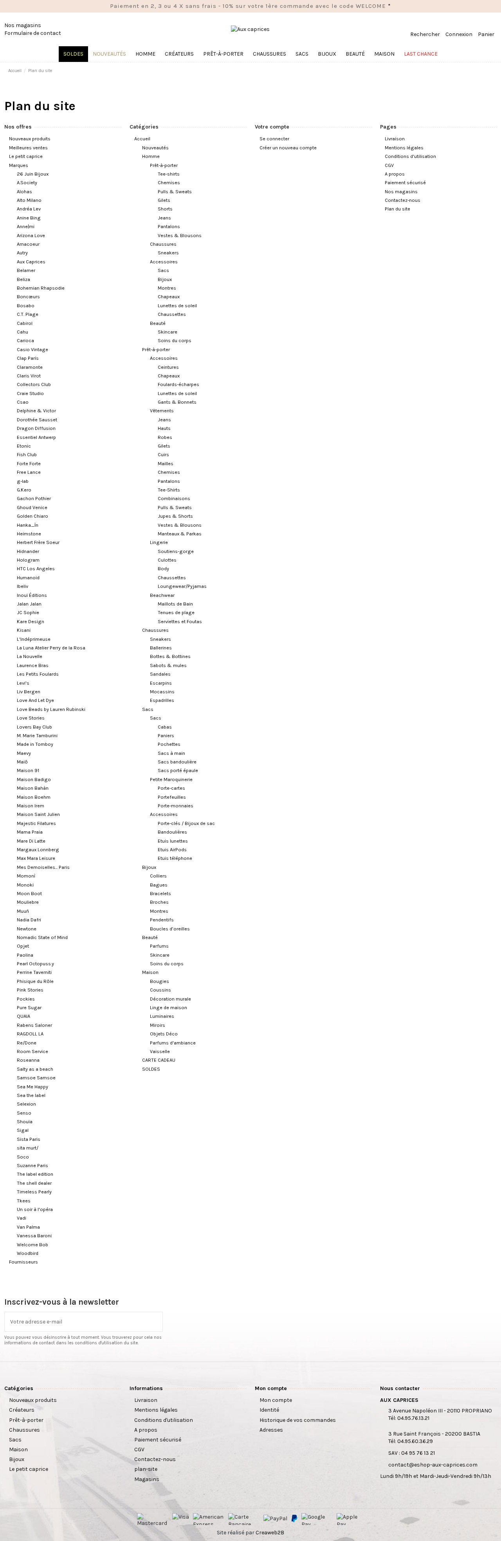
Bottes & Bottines (170, 656)
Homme (151, 156)
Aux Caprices (31, 262)
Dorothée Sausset (37, 419)
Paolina (25, 955)
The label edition (35, 1174)
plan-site (145, 1469)
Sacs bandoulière (177, 762)
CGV (389, 165)
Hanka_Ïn (27, 525)
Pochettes (169, 744)
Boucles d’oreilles (170, 929)
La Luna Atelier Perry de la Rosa (51, 648)
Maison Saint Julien (38, 814)
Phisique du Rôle (35, 981)
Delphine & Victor (36, 410)
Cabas (165, 727)
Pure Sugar (29, 1007)
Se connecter (274, 138)
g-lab (23, 481)
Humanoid (28, 577)
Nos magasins (22, 25)
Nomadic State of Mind (42, 937)
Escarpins (161, 683)
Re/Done (26, 1043)
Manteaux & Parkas (180, 534)
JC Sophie (28, 612)
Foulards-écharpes (178, 384)
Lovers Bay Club (34, 727)
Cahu (22, 332)
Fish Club (27, 454)
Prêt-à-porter (164, 165)
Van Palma (28, 1227)
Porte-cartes (171, 788)
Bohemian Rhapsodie (41, 288)
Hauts (164, 428)
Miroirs (157, 1025)
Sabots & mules (168, 665)
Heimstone (29, 534)
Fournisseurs (23, 1262)
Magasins (146, 1479)
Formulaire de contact (32, 33)
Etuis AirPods (172, 849)
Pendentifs (162, 920)
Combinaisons (174, 498)
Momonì (26, 876)
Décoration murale (170, 999)
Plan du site (397, 209)
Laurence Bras (33, 665)
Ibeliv (22, 586)
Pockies (26, 999)
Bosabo (25, 305)
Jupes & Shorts (175, 516)
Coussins (160, 990)
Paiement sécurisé (405, 182)
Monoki (25, 885)
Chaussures (163, 244)
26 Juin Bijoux (33, 174)
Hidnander (28, 551)
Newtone (26, 929)
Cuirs (163, 454)
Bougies (159, 981)
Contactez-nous (402, 200)
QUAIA (23, 1016)
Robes (165, 437)
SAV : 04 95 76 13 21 (411, 1453)
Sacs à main (171, 753)
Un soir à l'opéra (35, 1209)
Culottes (167, 560)
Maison (150, 972)
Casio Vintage (32, 349)
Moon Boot (29, 893)
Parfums (159, 946)
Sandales (160, 674)
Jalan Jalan (29, 604)
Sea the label (31, 1095)
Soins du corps (174, 340)
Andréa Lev (29, 209)
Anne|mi (25, 226)
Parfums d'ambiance (173, 1043)
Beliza (23, 279)
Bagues (159, 885)
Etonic (24, 446)
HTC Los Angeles (36, 568)
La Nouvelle (29, 656)
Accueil (142, 138)
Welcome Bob (32, 1244)
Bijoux (165, 279)
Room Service (32, 1051)
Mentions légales (404, 147)
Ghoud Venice (32, 507)
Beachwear (162, 595)
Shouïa (24, 1121)
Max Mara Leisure (36, 858)
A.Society (27, 182)
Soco (23, 1157)
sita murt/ (27, 1148)
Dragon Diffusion (36, 428)
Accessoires (164, 262)
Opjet (23, 946)
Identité (269, 1410)
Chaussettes (172, 314)
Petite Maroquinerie (171, 779)
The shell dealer (34, 1183)
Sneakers (168, 253)
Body (163, 568)
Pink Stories (30, 990)
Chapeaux (169, 296)
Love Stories (31, 718)
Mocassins (162, 691)
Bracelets (160, 893)
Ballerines (161, 648)
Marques (18, 165)
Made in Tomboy (35, 744)
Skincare (167, 332)
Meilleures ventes (28, 147)
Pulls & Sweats (175, 191)
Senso (24, 1113)
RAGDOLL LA (30, 1034)
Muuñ (23, 911)
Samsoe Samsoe (36, 1078)
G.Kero (24, 490)
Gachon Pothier (34, 498)
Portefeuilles (172, 797)
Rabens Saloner (34, 1025)
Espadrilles (162, 700)
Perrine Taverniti (34, 972)
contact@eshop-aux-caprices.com (433, 1464)
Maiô (22, 762)
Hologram (28, 560)
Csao (23, 402)
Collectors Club (34, 384)
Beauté (158, 323)
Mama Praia (30, 832)
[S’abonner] (156, 1321)
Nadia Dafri (29, 920)
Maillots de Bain (175, 604)
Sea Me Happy (32, 1087)
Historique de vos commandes (298, 1420)
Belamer (26, 270)
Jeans (164, 218)
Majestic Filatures (36, 823)
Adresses (271, 1430)
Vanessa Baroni (34, 1235)
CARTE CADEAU (158, 1060)
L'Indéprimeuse (33, 639)
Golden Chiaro (32, 516)
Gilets (164, 200)
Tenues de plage (176, 612)
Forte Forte (29, 463)
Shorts (165, 209)
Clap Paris (28, 358)
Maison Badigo (34, 779)
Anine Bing (29, 218)
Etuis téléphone (175, 858)
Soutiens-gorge (176, 551)
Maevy (24, 753)
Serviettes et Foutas (180, 621)
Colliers (158, 876)
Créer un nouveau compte (288, 147)
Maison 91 (28, 770)
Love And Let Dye (35, 700)
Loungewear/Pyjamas (182, 586)
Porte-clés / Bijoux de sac (186, 823)
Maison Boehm (33, 797)
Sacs (163, 270)
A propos (395, 174)
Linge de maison (168, 1007)
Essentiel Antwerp (36, 437)
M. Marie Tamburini (37, 735)
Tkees (24, 1201)
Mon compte (276, 1400)
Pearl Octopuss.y (35, 963)
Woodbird (27, 1253)
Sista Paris (28, 1139)
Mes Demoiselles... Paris (43, 867)
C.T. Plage (27, 314)
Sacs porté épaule (178, 770)
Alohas (24, 191)
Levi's (23, 683)
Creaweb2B (270, 1532)
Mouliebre (28, 902)
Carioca (25, 340)
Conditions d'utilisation (410, 156)
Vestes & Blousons (180, 235)
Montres (167, 288)
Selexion (26, 1104)
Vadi (21, 1218)
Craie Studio (30, 393)
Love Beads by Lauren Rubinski (51, 709)
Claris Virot (29, 376)
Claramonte (30, 367)
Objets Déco (164, 1034)
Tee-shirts (169, 174)
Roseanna (28, 1060)
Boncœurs (28, 296)
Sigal (23, 1130)
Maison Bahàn (33, 788)
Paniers (166, 735)
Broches (159, 902)
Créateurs (21, 1410)
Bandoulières (172, 832)
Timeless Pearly (34, 1192)
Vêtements (162, 410)
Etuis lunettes (173, 841)
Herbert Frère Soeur (38, 542)
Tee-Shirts (169, 490)
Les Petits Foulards (38, 674)
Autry (22, 253)
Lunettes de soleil (177, 305)
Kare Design (30, 621)
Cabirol (24, 323)
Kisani (24, 630)
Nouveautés (155, 147)
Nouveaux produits (29, 138)
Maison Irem (30, 806)
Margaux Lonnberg (38, 849)
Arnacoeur (28, 244)
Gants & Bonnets (177, 402)
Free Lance (29, 472)
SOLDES (151, 1069)
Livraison (395, 138)
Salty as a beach (35, 1069)
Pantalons (169, 226)
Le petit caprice (26, 156)
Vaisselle (160, 1051)
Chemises (169, 182)
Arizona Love (31, 235)
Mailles (165, 463)
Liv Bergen (28, 691)
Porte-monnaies (175, 806)
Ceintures (168, 367)
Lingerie (159, 542)
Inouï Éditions (32, 595)
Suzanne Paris (32, 1165)
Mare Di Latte (31, 841)
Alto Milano (29, 200)
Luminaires (162, 1016)
